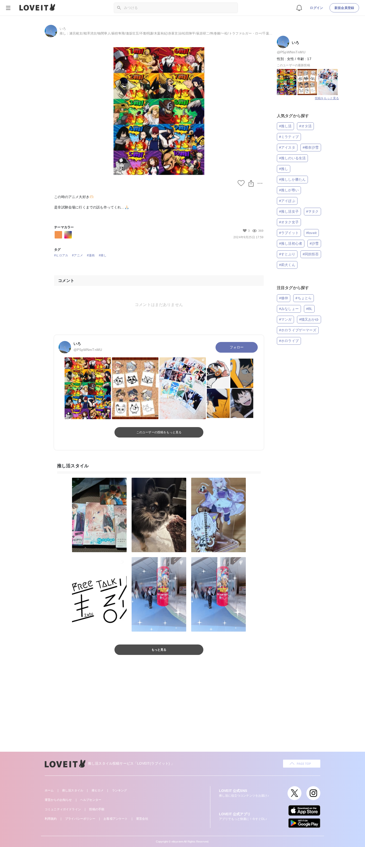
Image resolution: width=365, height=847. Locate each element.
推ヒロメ (98, 790)
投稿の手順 (96, 809)
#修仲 (283, 298)
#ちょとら (303, 298)
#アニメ (77, 255)
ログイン (316, 8)
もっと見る (159, 649)
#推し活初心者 (290, 243)
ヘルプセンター (90, 800)
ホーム (49, 790)
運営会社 (142, 818)
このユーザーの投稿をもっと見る (159, 432)
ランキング (119, 790)
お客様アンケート (116, 818)
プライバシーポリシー (80, 818)
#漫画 (91, 255)
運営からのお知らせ (58, 800)
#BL (309, 309)
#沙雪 (314, 243)
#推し (103, 255)
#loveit (311, 233)
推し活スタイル (72, 790)
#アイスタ (287, 147)
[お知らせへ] (299, 7)
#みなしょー (289, 309)
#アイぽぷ (287, 201)
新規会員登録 (344, 8)
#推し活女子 (289, 211)
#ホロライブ (289, 341)
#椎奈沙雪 (311, 147)
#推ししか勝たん (292, 179)
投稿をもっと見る (327, 98)
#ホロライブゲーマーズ (297, 330)
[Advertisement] (182, 709)
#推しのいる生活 (292, 158)
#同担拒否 (311, 254)
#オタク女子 (289, 222)
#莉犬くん (287, 265)
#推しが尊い (289, 190)
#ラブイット (289, 233)
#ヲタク (312, 211)
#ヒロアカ (61, 255)
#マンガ (285, 319)
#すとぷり (287, 254)
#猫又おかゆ (309, 319)
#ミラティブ (289, 137)
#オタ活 (305, 126)
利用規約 (51, 818)
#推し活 (285, 126)
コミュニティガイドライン (63, 809)
